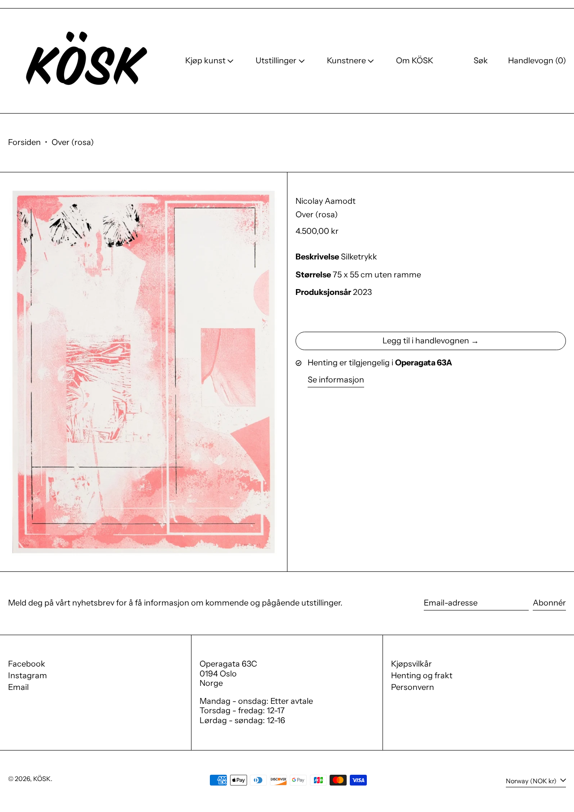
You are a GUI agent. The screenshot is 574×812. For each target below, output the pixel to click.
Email (18, 687)
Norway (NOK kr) (532, 781)
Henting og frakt (421, 675)
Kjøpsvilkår (411, 664)
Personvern (412, 687)
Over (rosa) (73, 142)
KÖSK (42, 779)
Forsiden (24, 142)
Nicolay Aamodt (326, 201)
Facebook (26, 664)
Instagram (27, 675)
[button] (481, 61)
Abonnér (549, 603)
